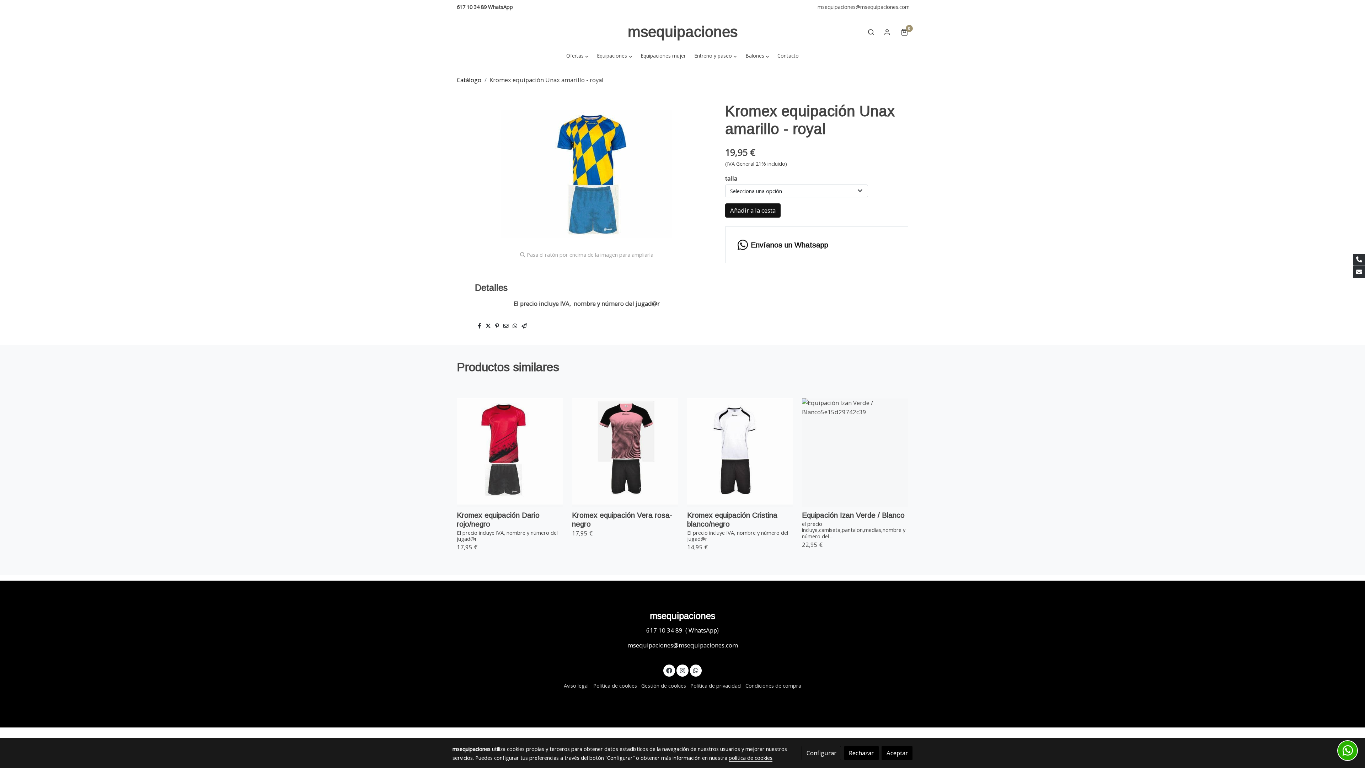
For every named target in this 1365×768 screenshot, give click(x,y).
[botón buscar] (870, 32)
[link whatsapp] (696, 670)
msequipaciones (683, 31)
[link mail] (1359, 272)
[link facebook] (669, 670)
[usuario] (887, 32)
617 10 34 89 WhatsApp (485, 6)
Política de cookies (615, 685)
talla (731, 178)
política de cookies (750, 757)
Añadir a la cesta (753, 210)
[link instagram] (682, 670)
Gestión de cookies (663, 685)
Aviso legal (576, 685)
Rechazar (861, 753)
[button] (577, 55)
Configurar (821, 753)
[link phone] (1359, 260)
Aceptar (897, 753)
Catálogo (469, 80)
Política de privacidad (715, 685)
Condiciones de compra (773, 685)
